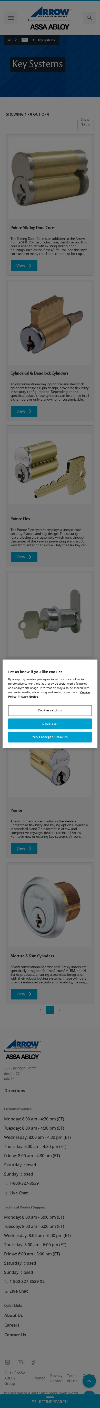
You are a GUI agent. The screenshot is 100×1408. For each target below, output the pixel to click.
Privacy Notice (28, 697)
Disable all (49, 723)
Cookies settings (50, 710)
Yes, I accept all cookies (49, 737)
